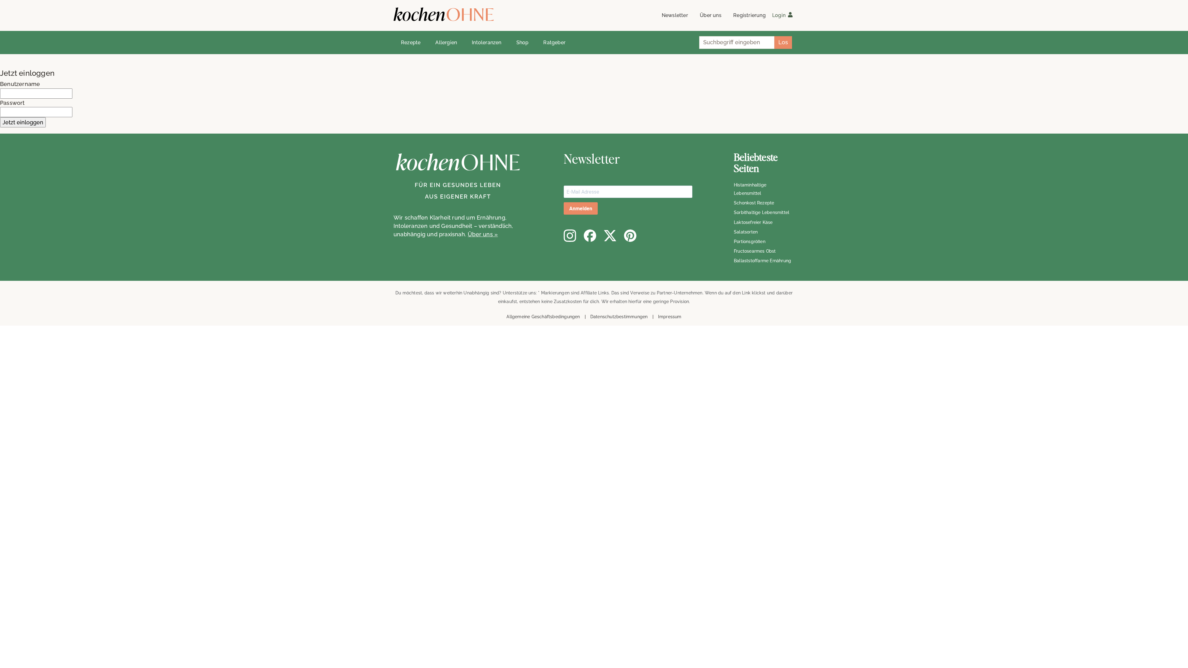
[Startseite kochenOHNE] (444, 14)
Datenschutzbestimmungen (619, 316)
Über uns (710, 15)
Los (783, 42)
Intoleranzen (486, 42)
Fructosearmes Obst (755, 251)
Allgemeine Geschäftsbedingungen (543, 316)
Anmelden (580, 209)
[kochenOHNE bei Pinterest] (630, 235)
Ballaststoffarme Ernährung (762, 260)
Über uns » (483, 234)
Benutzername (20, 84)
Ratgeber (554, 42)
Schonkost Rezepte (754, 202)
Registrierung (749, 15)
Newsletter (675, 15)
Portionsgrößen (749, 241)
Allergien (446, 42)
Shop (522, 42)
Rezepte (410, 42)
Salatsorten (746, 231)
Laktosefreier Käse (753, 222)
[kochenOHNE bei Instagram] (570, 235)
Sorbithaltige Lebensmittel (761, 212)
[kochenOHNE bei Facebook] (590, 235)
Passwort (12, 103)
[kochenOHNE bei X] (610, 235)
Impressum (670, 316)
